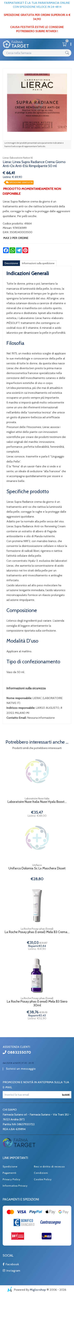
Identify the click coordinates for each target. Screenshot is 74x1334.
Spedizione (10, 1166)
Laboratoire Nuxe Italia (37, 798)
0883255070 (18, 1052)
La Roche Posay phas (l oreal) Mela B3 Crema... (37, 932)
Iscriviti (66, 1094)
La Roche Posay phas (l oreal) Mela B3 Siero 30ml (37, 1003)
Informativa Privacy (15, 1185)
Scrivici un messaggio (21, 1068)
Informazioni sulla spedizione (38, 263)
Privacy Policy (11, 1179)
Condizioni (41, 1172)
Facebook (12, 1264)
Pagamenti (9, 1172)
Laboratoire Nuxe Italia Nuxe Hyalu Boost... (37, 802)
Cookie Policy (43, 1179)
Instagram (12, 1270)
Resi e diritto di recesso (49, 1166)
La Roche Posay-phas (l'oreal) (37, 928)
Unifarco (37, 865)
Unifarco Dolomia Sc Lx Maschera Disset (37, 868)
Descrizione (11, 263)
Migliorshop (38, 1289)
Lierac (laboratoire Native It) (18, 157)
